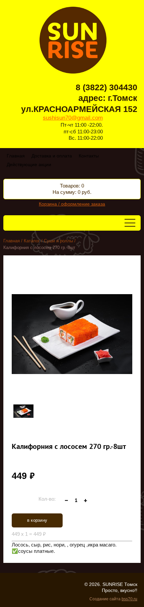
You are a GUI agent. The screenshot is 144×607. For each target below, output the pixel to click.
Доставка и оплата (51, 155)
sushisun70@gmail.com (73, 118)
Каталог (32, 240)
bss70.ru (129, 599)
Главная (16, 155)
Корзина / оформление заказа (72, 204)
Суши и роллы (58, 240)
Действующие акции (29, 164)
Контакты (89, 155)
